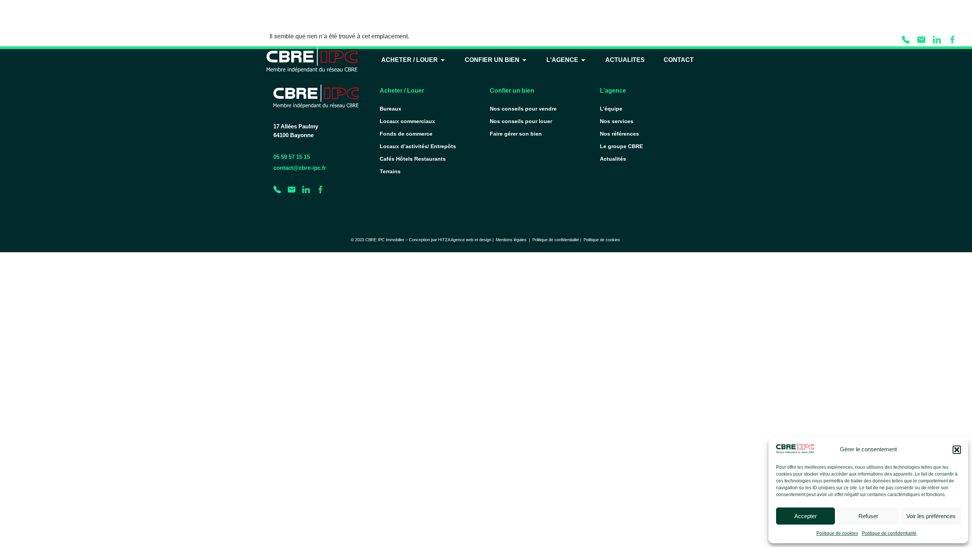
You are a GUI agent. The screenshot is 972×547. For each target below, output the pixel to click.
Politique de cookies (837, 533)
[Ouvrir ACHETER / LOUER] (443, 60)
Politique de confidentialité (889, 533)
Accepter (805, 516)
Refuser (868, 516)
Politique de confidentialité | (558, 239)
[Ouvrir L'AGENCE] (583, 60)
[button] (957, 450)
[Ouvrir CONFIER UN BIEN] (524, 60)
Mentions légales (511, 239)
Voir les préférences (931, 516)
